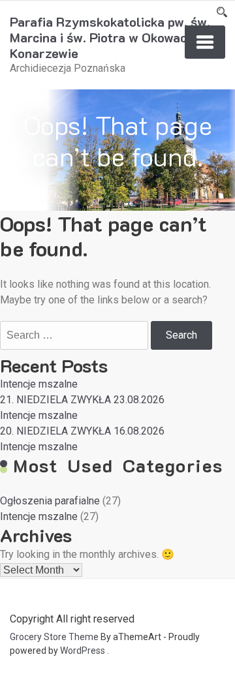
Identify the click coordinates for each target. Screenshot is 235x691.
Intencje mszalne (39, 384)
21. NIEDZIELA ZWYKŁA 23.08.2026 (82, 399)
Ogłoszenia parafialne (50, 501)
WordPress (82, 650)
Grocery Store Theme (54, 637)
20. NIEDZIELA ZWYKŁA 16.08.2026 (82, 431)
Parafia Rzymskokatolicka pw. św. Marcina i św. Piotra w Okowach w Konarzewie (110, 37)
